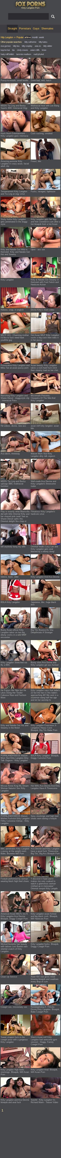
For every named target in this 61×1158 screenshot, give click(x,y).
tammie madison (23, 54)
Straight (12, 28)
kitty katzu (43, 42)
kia (13, 50)
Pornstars (25, 28)
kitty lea (16, 46)
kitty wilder (47, 46)
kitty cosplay (27, 46)
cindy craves (22, 50)
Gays (36, 28)
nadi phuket (39, 54)
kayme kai (5, 50)
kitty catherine (30, 42)
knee (44, 50)
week (41, 37)
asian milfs (34, 50)
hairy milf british (7, 54)
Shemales (47, 28)
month (35, 37)
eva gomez (6, 46)
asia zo (38, 46)
